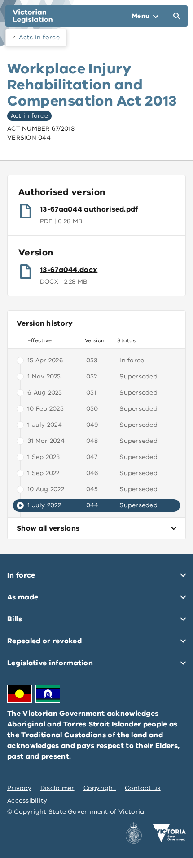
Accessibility (27, 800)
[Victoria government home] (169, 833)
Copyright (99, 788)
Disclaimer (57, 788)
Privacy (19, 788)
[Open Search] (177, 16)
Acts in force (39, 37)
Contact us (143, 788)
